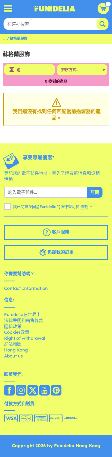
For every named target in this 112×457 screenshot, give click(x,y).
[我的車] (103, 8)
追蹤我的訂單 (60, 252)
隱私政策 (12, 326)
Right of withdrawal (24, 338)
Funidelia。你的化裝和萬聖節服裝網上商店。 (55, 8)
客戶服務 (60, 231)
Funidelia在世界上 (22, 314)
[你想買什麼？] (8, 8)
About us (13, 356)
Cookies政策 (16, 332)
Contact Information (26, 288)
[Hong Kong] (9, 391)
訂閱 (95, 192)
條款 (84, 206)
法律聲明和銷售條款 (23, 320)
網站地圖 (12, 344)
